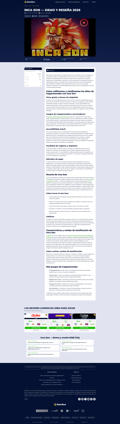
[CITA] (68, 411)
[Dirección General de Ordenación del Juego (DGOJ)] (42, 411)
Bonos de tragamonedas (74, 2)
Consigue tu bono (36, 327)
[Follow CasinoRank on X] (85, 399)
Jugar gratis (60, 37)
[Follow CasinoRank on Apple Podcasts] (94, 399)
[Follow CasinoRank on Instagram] (82, 399)
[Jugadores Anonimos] (62, 411)
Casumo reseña (60, 329)
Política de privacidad (76, 377)
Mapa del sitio (85, 422)
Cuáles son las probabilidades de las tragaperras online (52, 380)
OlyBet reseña (36, 329)
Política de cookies (54, 422)
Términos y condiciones (37, 422)
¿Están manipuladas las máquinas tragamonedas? (52, 375)
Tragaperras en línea (60, 2)
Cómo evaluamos (76, 380)
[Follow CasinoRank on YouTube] (88, 399)
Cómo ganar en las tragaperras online (52, 382)
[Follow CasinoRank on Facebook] (79, 399)
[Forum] (76, 411)
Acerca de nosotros (76, 375)
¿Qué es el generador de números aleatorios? (52, 384)
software (49, 235)
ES (25, 399)
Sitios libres (85, 2)
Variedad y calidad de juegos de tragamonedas (58, 116)
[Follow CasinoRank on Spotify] (91, 399)
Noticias (94, 2)
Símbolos (52, 377)
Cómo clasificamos (76, 382)
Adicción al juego (70, 422)
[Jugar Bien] (54, 411)
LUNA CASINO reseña (84, 329)
